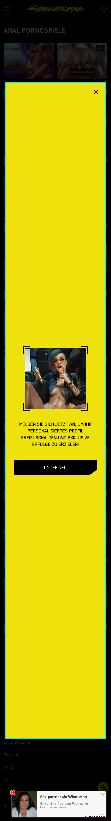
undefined (55, 467)
